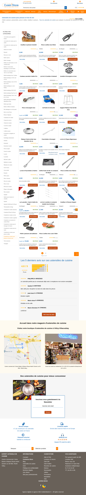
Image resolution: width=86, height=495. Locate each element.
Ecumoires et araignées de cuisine (9, 134)
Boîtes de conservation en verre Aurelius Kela (10, 63)
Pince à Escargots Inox (28, 107)
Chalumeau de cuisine (8, 117)
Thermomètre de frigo (8, 206)
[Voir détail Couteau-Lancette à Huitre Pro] (28, 68)
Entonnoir (6, 143)
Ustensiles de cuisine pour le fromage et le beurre (10, 225)
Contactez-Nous (28, 459)
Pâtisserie (27, 11)
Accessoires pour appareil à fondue (9, 37)
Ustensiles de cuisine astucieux (10, 209)
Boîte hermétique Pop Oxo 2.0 (10, 93)
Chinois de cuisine (8, 123)
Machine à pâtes (7, 159)
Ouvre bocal (6, 167)
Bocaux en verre (7, 55)
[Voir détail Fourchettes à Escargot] (48, 131)
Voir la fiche (22, 59)
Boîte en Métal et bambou (9, 106)
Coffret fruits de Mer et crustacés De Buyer (48, 171)
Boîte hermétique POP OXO (10, 90)
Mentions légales (28, 470)
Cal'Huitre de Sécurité (48, 107)
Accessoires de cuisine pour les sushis (10, 46)
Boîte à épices (7, 57)
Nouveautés (47, 470)
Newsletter (47, 476)
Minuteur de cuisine (8, 164)
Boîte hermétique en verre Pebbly (9, 86)
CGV (24, 466)
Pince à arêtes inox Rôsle (48, 45)
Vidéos (46, 472)
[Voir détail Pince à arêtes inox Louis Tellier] (48, 225)
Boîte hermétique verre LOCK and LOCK (10, 82)
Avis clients (26, 472)
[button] (65, 7)
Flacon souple (7, 148)
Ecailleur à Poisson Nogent (68, 202)
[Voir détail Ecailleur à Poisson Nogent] (68, 194)
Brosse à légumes (7, 114)
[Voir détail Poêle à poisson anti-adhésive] (28, 225)
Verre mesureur (7, 241)
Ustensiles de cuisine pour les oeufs (10, 229)
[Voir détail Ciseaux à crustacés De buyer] (68, 36)
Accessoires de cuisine (19, 12)
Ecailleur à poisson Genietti (29, 45)
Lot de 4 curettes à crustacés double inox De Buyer (48, 203)
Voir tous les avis (48, 314)
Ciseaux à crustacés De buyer (68, 45)
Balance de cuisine (8, 49)
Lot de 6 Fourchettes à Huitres (28, 170)
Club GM (46, 461)
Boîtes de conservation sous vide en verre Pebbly (10, 71)
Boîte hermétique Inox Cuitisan (10, 75)
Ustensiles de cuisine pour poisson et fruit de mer (9, 237)
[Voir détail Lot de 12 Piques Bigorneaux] (68, 131)
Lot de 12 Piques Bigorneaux (68, 139)
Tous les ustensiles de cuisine (47, 20)
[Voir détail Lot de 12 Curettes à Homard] (48, 68)
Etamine (5, 140)
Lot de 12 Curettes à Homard (48, 76)
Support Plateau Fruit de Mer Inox (68, 108)
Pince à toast (6, 183)
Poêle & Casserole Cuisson (6, 12)
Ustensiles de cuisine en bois (10, 215)
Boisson (45, 11)
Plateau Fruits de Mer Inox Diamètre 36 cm (28, 140)
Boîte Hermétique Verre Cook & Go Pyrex (10, 96)
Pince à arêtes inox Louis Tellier (48, 233)
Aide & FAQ (47, 457)
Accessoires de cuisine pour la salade (10, 41)
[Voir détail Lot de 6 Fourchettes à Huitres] (28, 162)
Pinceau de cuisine (8, 186)
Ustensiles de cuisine (29, 463)
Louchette (6, 156)
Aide (45, 479)
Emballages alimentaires (9, 137)
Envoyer (48, 412)
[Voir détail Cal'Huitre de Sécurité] (48, 99)
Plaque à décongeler (8, 189)
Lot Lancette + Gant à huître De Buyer (29, 203)
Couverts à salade (7, 125)
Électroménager (52, 11)
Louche (5, 154)
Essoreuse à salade (8, 146)
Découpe (33, 11)
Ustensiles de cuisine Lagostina (10, 217)
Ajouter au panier (53, 59)
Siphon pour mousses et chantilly (9, 197)
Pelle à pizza (6, 175)
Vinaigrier (6, 243)
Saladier (5, 194)
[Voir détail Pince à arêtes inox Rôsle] (48, 36)
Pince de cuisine (7, 181)
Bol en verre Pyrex (8, 112)
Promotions (47, 474)
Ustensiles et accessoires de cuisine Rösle (9, 221)
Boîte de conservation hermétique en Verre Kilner (9, 67)
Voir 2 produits (33, 122)
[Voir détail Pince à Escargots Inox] (28, 99)
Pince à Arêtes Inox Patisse (68, 170)
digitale (29, 492)
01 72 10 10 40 (27, 1)
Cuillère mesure (7, 131)
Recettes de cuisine (50, 466)
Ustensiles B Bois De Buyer (10, 212)
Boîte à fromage (7, 60)
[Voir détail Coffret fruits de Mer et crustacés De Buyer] (48, 162)
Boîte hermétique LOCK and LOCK (10, 78)
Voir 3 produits (33, 248)
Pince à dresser (7, 178)
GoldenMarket (45, 492)
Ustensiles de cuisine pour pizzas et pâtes (9, 233)
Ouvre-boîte (6, 170)
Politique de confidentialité (30, 468)
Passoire (5, 173)
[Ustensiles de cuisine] (10, 7)
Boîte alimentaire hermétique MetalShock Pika (10, 100)
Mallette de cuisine (8, 162)
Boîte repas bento (7, 104)
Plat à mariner (7, 192)
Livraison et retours (49, 459)
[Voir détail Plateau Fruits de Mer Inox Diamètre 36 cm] (28, 131)
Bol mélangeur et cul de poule (10, 109)
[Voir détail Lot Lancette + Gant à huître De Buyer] (28, 194)
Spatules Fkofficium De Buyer (10, 204)
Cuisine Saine (82, 12)
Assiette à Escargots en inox (68, 76)
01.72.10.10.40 (69, 468)
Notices (46, 468)
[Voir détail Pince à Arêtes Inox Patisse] (68, 162)
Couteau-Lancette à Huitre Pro (28, 76)
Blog (24, 461)
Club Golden (47, 463)
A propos (25, 457)
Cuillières (6, 128)
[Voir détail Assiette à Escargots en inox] (68, 68)
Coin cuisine (39, 12)
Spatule (5, 201)
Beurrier (5, 52)
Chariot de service (7, 120)
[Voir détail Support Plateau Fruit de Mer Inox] (68, 99)
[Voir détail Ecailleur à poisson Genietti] (28, 36)
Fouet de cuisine (7, 151)
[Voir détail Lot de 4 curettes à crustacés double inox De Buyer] (48, 194)
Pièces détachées (61, 12)
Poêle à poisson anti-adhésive (28, 233)
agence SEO (37, 492)
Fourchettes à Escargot (48, 139)
